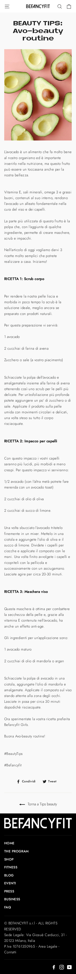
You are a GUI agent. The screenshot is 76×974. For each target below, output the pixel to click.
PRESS (9, 891)
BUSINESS (12, 899)
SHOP (9, 859)
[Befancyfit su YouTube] (69, 967)
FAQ (7, 907)
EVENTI (10, 883)
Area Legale (47, 946)
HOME (9, 843)
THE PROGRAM (16, 851)
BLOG (9, 875)
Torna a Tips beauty (42, 804)
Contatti (10, 952)
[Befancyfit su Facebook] (54, 967)
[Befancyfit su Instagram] (61, 967)
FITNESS (10, 867)
